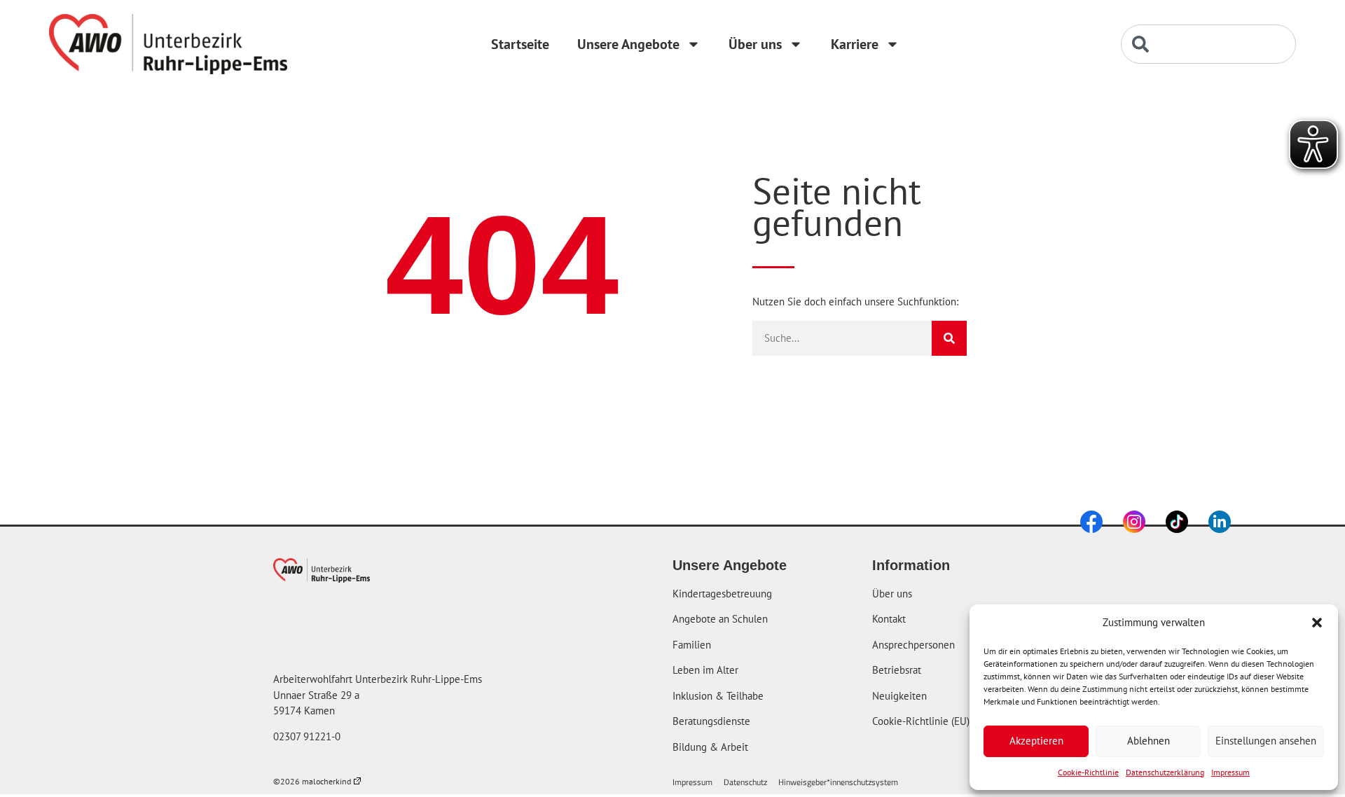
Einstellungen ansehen (1265, 740)
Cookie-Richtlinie (1088, 772)
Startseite (520, 44)
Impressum (1230, 772)
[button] (1317, 623)
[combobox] (1208, 44)
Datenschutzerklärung (1165, 772)
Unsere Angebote (628, 44)
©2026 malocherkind (312, 781)
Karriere (854, 44)
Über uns (755, 44)
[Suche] (949, 338)
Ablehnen (1148, 740)
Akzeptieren (1036, 740)
